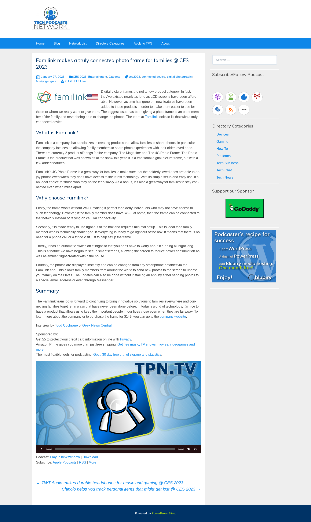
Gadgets (114, 76)
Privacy (125, 339)
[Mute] (188, 449)
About (165, 43)
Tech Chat (224, 170)
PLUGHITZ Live (75, 81)
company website (173, 316)
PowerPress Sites (163, 513)
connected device (153, 76)
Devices (222, 134)
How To (222, 148)
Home (40, 43)
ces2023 (134, 76)
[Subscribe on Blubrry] (243, 97)
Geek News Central (97, 325)
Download (90, 457)
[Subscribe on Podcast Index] (257, 97)
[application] (118, 407)
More (92, 462)
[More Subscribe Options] (243, 110)
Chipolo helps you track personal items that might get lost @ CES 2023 (131, 489)
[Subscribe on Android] (230, 97)
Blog (57, 43)
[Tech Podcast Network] (51, 17)
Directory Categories (110, 43)
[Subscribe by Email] (217, 110)
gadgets (50, 81)
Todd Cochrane (66, 325)
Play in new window (65, 457)
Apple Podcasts (64, 462)
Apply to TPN (143, 43)
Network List (78, 43)
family (40, 81)
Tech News (224, 177)
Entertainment (97, 76)
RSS (82, 462)
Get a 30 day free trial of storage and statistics (127, 354)
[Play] (41, 449)
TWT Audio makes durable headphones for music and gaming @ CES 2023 (109, 482)
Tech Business (227, 163)
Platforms (223, 156)
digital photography (179, 76)
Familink (151, 117)
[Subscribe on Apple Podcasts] (217, 97)
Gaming (222, 141)
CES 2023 (80, 76)
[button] (118, 407)
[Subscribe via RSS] (230, 110)
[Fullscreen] (195, 449)
